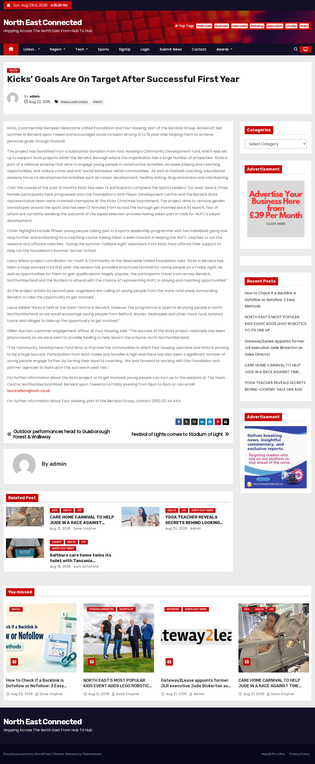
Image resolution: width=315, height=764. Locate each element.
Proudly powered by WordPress (27, 754)
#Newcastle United (74, 102)
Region (56, 49)
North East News (202, 510)
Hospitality (126, 609)
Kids (54, 510)
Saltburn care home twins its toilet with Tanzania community (80, 561)
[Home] (10, 49)
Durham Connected (101, 609)
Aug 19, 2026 (60, 566)
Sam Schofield (85, 566)
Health (13, 70)
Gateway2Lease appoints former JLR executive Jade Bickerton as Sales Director (275, 348)
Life (79, 510)
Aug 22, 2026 (22, 694)
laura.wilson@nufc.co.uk (28, 390)
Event (304, 26)
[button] (296, 49)
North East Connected (42, 22)
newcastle (239, 26)
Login (145, 49)
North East (204, 26)
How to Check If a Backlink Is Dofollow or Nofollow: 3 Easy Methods (270, 299)
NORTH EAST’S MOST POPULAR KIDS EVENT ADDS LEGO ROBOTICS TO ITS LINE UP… (275, 323)
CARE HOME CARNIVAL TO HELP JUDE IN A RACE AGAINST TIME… (82, 523)
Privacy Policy (299, 754)
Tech (80, 49)
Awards (223, 49)
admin (35, 96)
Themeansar (92, 754)
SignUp (125, 49)
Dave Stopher (84, 528)
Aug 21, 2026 (60, 528)
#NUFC (98, 102)
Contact (199, 49)
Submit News (171, 49)
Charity (57, 542)
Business (221, 26)
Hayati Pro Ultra (273, 754)
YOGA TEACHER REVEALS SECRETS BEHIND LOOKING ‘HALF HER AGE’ (192, 523)
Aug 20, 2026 (176, 528)
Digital (16, 609)
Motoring (257, 26)
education (274, 26)
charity (291, 26)
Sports (103, 49)
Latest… (30, 49)
